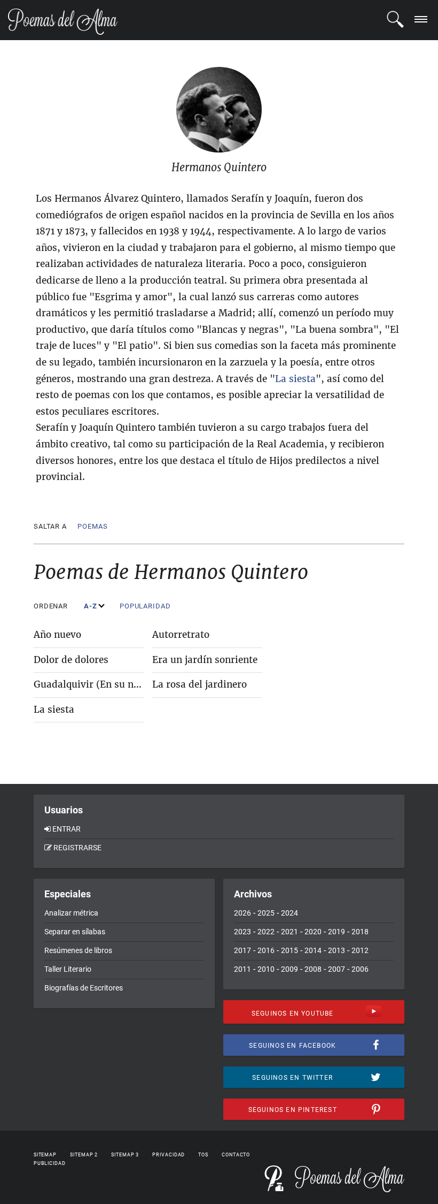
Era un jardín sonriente (204, 660)
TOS (203, 1154)
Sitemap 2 (84, 1154)
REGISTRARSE (77, 847)
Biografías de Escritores (83, 988)
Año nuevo (57, 635)
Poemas (92, 526)
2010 (266, 969)
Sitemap (45, 1154)
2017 (242, 950)
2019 (336, 931)
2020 (313, 931)
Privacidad (168, 1154)
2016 (266, 950)
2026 (242, 913)
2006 (360, 969)
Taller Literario (67, 969)
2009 (289, 969)
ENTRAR (66, 829)
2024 (289, 913)
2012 (360, 950)
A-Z (91, 606)
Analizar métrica (71, 913)
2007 (336, 969)
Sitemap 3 (125, 1154)
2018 (360, 931)
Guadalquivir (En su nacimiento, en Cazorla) (135, 684)
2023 (242, 931)
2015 (289, 950)
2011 (242, 969)
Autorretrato (180, 635)
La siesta (54, 709)
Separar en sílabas (74, 931)
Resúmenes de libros (78, 950)
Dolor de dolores (71, 660)
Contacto (236, 1154)
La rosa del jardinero (199, 684)
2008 (313, 969)
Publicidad (50, 1163)
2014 (313, 950)
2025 (266, 913)
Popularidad (146, 606)
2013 (336, 950)
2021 (289, 931)
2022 (266, 931)
